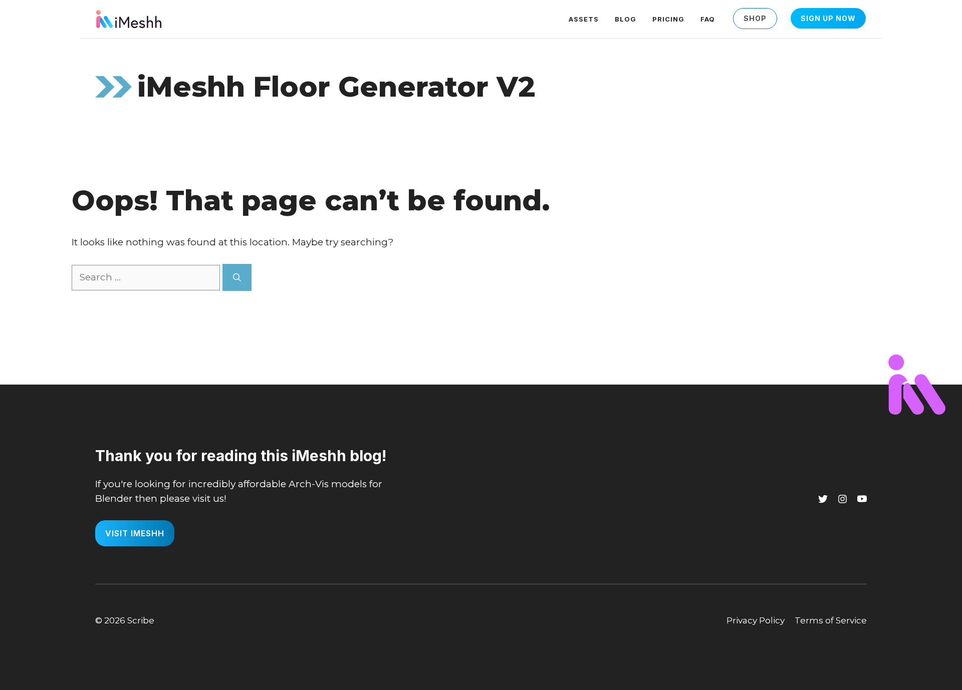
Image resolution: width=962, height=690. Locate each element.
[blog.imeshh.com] (128, 18)
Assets (584, 19)
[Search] (237, 277)
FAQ (707, 19)
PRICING (668, 19)
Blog (625, 19)
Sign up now (828, 18)
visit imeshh (134, 533)
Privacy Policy (756, 620)
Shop (755, 18)
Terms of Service (831, 620)
